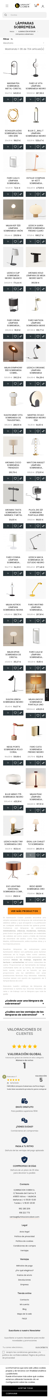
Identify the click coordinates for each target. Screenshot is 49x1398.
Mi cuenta (24, 1304)
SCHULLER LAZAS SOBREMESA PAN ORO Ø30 (13, 133)
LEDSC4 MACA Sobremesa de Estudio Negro (35, 560)
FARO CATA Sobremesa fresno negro (36, 749)
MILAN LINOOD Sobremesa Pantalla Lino (35, 702)
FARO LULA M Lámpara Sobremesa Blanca (35, 655)
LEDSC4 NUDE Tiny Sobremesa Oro (13, 843)
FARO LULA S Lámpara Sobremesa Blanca (13, 181)
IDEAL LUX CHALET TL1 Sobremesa (36, 843)
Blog (25, 1309)
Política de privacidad (24, 1236)
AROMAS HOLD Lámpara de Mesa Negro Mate (35, 275)
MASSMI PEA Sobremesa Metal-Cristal (13, 86)
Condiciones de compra (24, 1246)
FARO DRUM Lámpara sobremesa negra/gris (13, 323)
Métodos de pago (24, 1265)
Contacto (24, 1299)
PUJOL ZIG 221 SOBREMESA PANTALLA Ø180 (36, 512)
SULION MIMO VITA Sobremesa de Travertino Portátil (13, 418)
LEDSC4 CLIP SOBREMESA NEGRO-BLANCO (13, 275)
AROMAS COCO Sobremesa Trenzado (13, 465)
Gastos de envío (24, 1275)
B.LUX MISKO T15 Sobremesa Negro (13, 795)
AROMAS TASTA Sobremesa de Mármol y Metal (13, 512)
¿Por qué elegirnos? (24, 1270)
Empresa (25, 1284)
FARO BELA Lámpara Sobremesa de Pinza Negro (26, 1086)
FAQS (24, 1318)
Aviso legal (24, 1231)
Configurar (11, 1393)
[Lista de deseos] (15, 99)
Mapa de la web (24, 1314)
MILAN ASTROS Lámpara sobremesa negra (13, 607)
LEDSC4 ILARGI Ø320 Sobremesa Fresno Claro (36, 228)
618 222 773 (24, 1212)
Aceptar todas (25, 1388)
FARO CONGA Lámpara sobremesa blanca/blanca (13, 560)
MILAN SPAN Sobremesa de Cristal (13, 655)
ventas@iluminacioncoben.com (24, 1217)
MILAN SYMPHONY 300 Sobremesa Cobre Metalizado (13, 370)
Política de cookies (24, 1241)
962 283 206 (24, 1208)
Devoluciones (24, 1280)
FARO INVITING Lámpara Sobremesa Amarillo (35, 607)
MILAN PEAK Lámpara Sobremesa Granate (36, 797)
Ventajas (24, 1250)
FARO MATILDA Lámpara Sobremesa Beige (35, 323)
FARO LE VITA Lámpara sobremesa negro (36, 86)
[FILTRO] (47, 699)
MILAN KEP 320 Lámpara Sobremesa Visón (13, 228)
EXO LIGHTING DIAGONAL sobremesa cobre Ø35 (13, 889)
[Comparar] (20, 99)
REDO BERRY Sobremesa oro (36, 887)
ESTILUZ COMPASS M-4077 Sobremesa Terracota (36, 181)
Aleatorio (24, 43)
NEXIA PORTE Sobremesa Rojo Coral (13, 749)
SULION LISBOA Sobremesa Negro (13, 700)
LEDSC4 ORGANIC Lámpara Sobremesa (36, 370)
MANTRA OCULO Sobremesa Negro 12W (36, 418)
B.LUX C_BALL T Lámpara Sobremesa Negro (36, 133)
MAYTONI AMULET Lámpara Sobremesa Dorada (36, 465)
